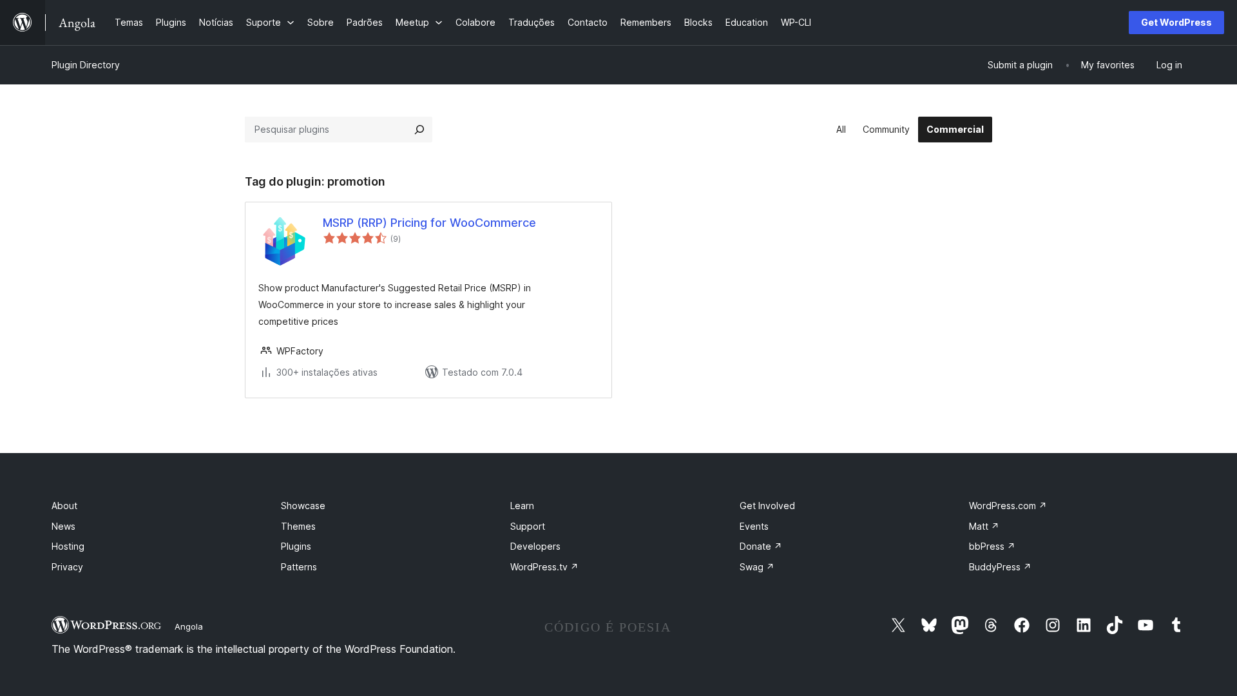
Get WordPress (1176, 22)
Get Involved (767, 505)
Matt (984, 526)
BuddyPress (1000, 566)
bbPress (992, 546)
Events (754, 526)
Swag (757, 566)
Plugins (296, 546)
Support (527, 526)
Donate (761, 546)
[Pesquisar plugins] (419, 129)
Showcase (303, 505)
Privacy (67, 566)
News (63, 526)
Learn (522, 505)
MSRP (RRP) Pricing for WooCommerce (429, 222)
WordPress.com (1008, 505)
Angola (189, 626)
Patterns (299, 566)
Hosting (68, 546)
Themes (298, 526)
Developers (535, 546)
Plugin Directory (86, 64)
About (64, 505)
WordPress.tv (544, 566)
